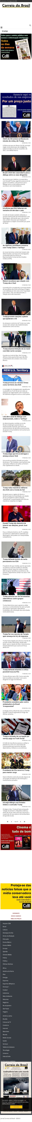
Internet (5, 1028)
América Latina (7, 1016)
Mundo (5, 1035)
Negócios (6, 1002)
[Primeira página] (7, 821)
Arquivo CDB (7, 923)
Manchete (6, 1031)
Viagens (5, 1012)
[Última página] (24, 821)
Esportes (5, 981)
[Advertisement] (16, 16)
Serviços (5, 1044)
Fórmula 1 (6, 987)
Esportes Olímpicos (9, 984)
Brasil (4, 927)
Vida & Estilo (7, 1056)
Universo (5, 1053)
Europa (5, 948)
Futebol (5, 990)
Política (5, 961)
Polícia (5, 958)
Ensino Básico (7, 942)
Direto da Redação (8, 936)
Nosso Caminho (16, 916)
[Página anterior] (11, 821)
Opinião (5, 951)
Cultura (5, 930)
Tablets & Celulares (9, 1047)
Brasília (5, 1019)
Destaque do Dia (8, 933)
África (4, 968)
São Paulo (6, 1009)
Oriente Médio (7, 955)
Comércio (6, 1025)
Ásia (4, 974)
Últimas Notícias (8, 964)
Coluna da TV (7, 1022)
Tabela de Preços (16, 918)
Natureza (5, 999)
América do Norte (8, 971)
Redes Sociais (7, 1038)
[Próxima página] (20, 821)
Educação (6, 939)
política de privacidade (8, 1103)
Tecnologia (6, 1050)
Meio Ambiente (7, 996)
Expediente (16, 913)
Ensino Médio (7, 945)
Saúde (5, 1041)
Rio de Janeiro (7, 1005)
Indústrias (6, 993)
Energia (5, 977)
